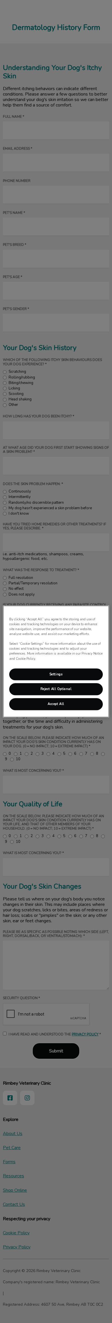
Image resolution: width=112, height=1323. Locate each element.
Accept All (56, 704)
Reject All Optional (56, 689)
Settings (56, 674)
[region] (56, 661)
